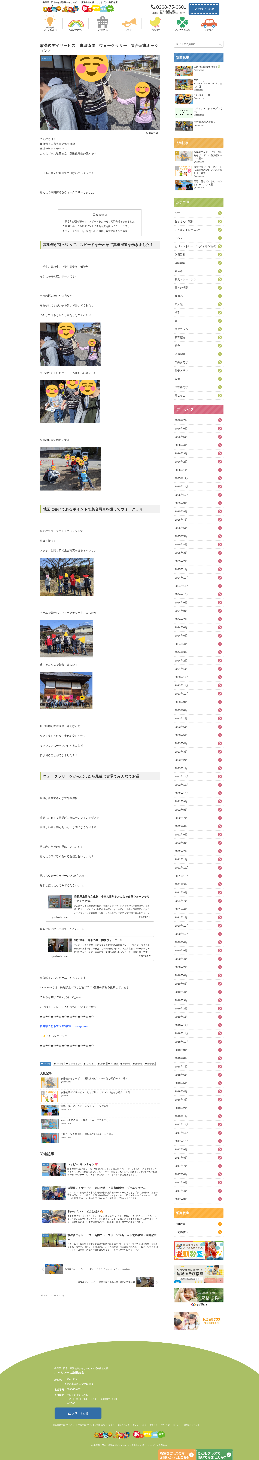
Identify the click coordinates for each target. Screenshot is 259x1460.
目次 (95, 214)
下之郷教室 (181, 1232)
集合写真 (151, 1064)
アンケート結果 (139, 1425)
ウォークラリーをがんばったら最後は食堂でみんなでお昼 (96, 231)
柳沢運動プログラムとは (64, 1425)
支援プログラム (85, 1425)
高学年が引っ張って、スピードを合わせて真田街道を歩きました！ (101, 221)
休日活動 (114, 1064)
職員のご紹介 (123, 1425)
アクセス (154, 1425)
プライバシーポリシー (170, 1425)
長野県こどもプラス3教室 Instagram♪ (64, 1026)
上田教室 (180, 1223)
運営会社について (191, 1425)
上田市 (103, 1064)
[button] (220, 44)
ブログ (111, 1425)
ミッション (90, 1064)
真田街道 (138, 1064)
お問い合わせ (206, 8)
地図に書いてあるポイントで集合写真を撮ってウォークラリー (98, 226)
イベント (47, 1064)
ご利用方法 (100, 1425)
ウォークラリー (74, 1064)
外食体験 (126, 1064)
